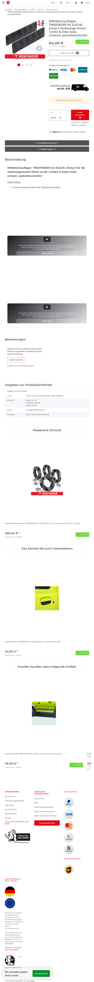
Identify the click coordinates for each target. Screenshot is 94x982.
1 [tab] (18, 64)
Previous (9, 489)
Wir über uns (10, 796)
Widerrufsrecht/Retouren (44, 811)
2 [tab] (23, 64)
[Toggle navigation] (3, 1)
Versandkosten (11, 809)
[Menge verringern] (51, 112)
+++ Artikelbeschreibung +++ (47, 143)
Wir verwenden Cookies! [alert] (16, 972)
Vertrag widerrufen (47, 823)
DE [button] (53, 2)
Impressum (9, 805)
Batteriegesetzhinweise (43, 807)
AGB (36, 803)
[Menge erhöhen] (60, 117)
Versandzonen (11, 814)
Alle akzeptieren (41, 973)
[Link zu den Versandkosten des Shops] (69, 84)
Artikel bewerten (16, 360)
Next (85, 489)
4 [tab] (31, 64)
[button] (61, 2)
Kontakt (8, 818)
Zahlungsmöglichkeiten (14, 801)
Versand (63, 46)
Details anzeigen (11, 975)
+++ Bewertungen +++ (47, 149)
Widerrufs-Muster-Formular (45, 816)
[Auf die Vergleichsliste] (40, 24)
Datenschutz (39, 798)
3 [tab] (27, 64)
